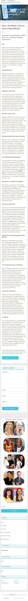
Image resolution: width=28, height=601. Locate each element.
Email (4, 395)
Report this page (10, 357)
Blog (2, 571)
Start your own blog (5, 532)
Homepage (3, 525)
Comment (5, 372)
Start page (3, 529)
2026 (2, 561)
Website (4, 401)
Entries (17, 580)
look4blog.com (13, 594)
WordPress (16, 583)
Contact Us (6, 598)
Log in (2, 522)
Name (4, 390)
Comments (5, 583)
